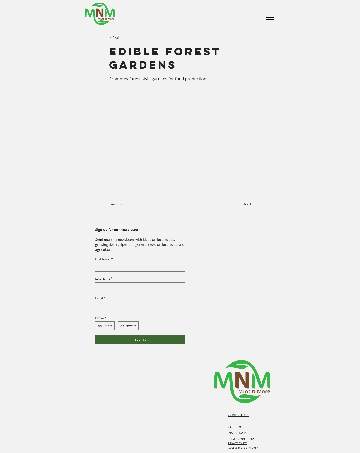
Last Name (103, 279)
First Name (104, 259)
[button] (123, 38)
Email (100, 298)
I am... (100, 318)
